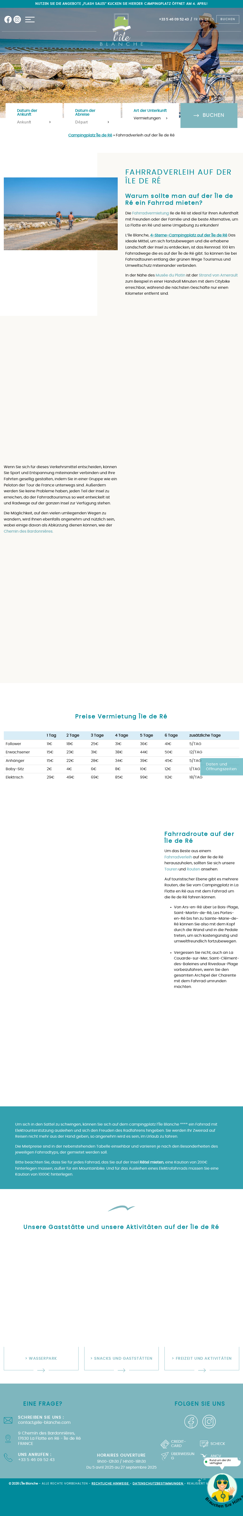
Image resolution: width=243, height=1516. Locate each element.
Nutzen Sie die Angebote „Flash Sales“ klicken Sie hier (85, 3)
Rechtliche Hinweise (111, 1483)
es (212, 19)
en (201, 19)
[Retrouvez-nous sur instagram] (17, 19)
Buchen (227, 19)
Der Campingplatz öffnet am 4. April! (172, 3)
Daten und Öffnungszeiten (221, 766)
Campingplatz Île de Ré (90, 135)
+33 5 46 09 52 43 (174, 19)
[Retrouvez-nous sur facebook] (8, 19)
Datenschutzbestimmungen (158, 1483)
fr (196, 19)
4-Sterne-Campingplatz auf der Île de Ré (188, 235)
